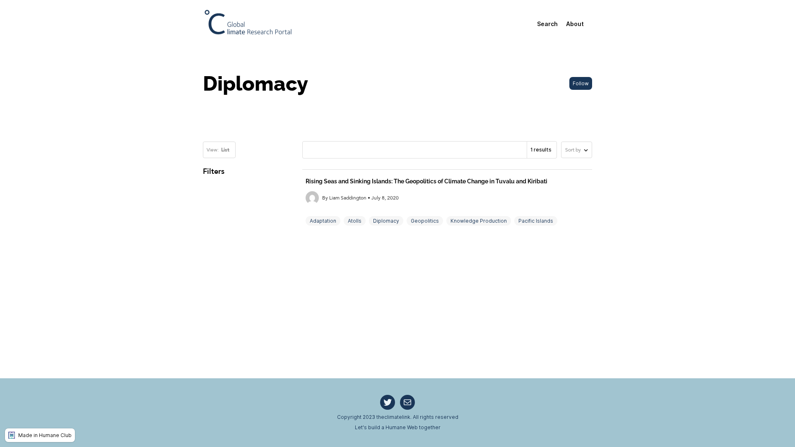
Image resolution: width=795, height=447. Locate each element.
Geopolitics (425, 221)
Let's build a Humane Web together (398, 427)
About (575, 23)
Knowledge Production (478, 221)
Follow (581, 83)
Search (547, 23)
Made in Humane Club (45, 435)
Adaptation (323, 221)
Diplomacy (386, 221)
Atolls (354, 221)
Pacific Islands (535, 221)
